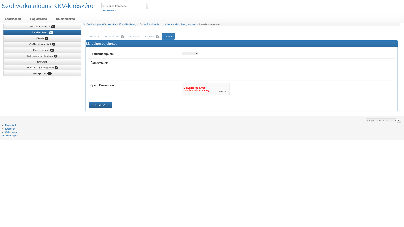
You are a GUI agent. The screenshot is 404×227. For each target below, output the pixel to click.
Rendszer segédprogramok (42, 67)
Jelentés (168, 36)
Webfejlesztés (42, 73)
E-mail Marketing (41, 32)
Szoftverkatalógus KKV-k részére (47, 5)
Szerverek (42, 61)
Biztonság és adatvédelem (41, 56)
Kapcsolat (10, 128)
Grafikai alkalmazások (41, 44)
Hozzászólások (113, 36)
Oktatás (41, 38)
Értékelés (151, 36)
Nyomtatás (134, 36)
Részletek (94, 36)
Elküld (100, 104)
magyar (14, 135)
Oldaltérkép (11, 132)
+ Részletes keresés (108, 10)
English (6, 135)
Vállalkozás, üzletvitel (41, 26)
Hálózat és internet (41, 50)
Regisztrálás (38, 19)
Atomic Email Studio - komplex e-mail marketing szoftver (168, 24)
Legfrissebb (13, 19)
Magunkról (10, 125)
